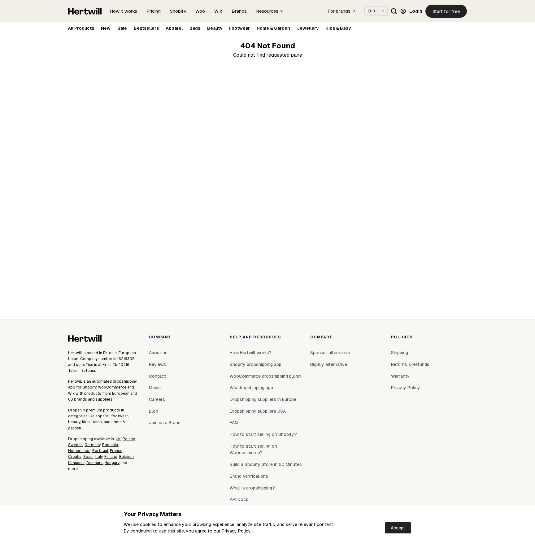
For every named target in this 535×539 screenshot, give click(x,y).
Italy (98, 456)
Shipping (399, 352)
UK (118, 439)
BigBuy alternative (328, 364)
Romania (110, 445)
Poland (129, 439)
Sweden (75, 445)
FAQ (234, 422)
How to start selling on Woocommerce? (253, 449)
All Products (81, 28)
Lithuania (76, 463)
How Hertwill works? (251, 352)
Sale (122, 28)
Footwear (239, 28)
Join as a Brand (165, 422)
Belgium (126, 456)
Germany (92, 445)
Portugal (100, 451)
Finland (110, 456)
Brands (239, 11)
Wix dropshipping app (251, 387)
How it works (123, 11)
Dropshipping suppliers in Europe (263, 399)
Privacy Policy (236, 530)
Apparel (174, 28)
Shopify (178, 11)
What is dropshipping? (252, 487)
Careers (157, 399)
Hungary (112, 463)
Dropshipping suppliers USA (258, 411)
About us (158, 352)
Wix (218, 11)
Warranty (400, 376)
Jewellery (308, 28)
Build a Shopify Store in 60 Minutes (266, 464)
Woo (200, 11)
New (106, 28)
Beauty (214, 28)
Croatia (74, 456)
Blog (153, 411)
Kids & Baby (338, 28)
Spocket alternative (330, 352)
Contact (157, 376)
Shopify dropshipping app (255, 364)
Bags (194, 28)
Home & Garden (273, 28)
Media (155, 387)
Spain (88, 456)
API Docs (239, 499)
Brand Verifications (249, 476)
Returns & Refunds (410, 364)
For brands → (341, 11)
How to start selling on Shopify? (263, 434)
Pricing (153, 11)
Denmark (94, 463)
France (116, 451)
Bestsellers (146, 28)
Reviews (157, 364)
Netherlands (79, 451)
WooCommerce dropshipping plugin (265, 376)
